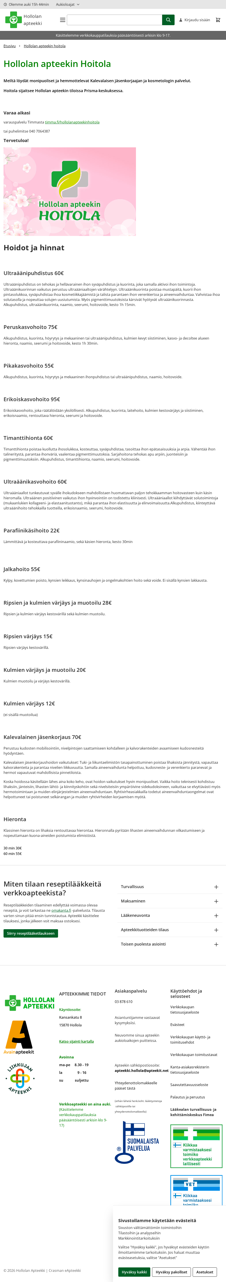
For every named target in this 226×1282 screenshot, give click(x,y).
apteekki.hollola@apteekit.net (142, 1070)
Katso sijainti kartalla (76, 1041)
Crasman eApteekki (65, 1270)
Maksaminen (133, 901)
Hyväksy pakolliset (171, 1272)
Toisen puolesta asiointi (143, 944)
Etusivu (10, 46)
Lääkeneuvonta (135, 915)
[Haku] (168, 20)
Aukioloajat (65, 4)
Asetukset (204, 1272)
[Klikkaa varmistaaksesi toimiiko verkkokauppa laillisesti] (196, 1146)
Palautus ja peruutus (187, 1097)
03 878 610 (123, 1001)
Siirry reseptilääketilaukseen (31, 933)
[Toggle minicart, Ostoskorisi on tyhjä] (218, 19)
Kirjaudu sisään (197, 19)
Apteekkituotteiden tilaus (145, 929)
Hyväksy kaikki (134, 1272)
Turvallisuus (132, 886)
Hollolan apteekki (33, 19)
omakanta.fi (61, 910)
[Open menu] (62, 19)
